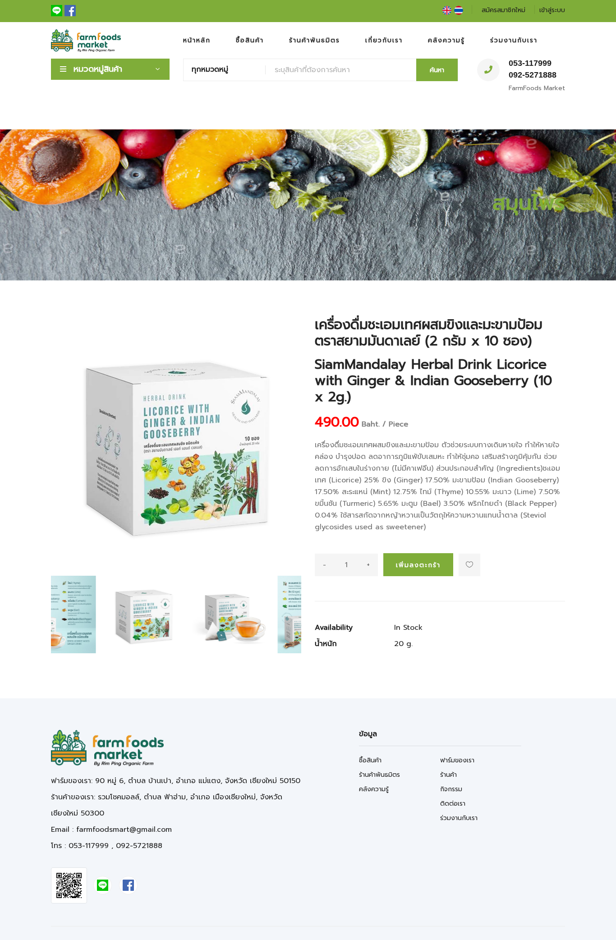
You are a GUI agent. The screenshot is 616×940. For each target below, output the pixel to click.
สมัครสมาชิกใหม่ (503, 10)
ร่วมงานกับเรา (514, 40)
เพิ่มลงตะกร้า (418, 565)
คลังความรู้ (446, 40)
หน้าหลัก (197, 40)
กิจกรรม (451, 789)
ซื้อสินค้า (250, 40)
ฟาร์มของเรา (457, 760)
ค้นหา (437, 70)
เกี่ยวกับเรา (384, 40)
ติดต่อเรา (452, 803)
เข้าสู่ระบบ (552, 10)
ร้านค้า (448, 775)
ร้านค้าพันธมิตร (314, 40)
